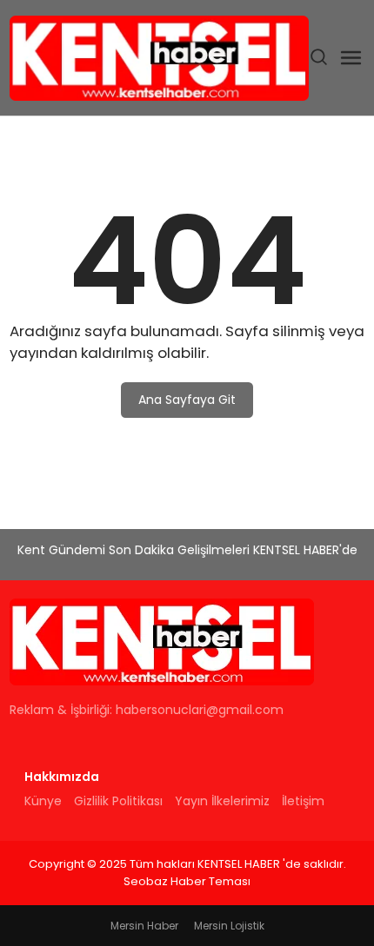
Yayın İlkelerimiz (222, 801)
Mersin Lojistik (229, 925)
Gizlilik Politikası (118, 801)
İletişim (303, 801)
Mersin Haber (144, 925)
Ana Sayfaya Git (187, 399)
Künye (43, 801)
